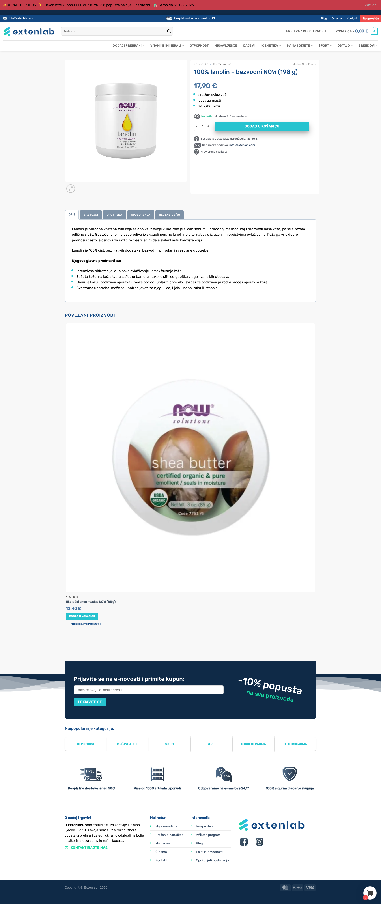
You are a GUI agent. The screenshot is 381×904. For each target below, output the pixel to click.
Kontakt (352, 18)
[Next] (81, 186)
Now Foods (309, 64)
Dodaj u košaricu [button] (82, 616)
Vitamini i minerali (165, 45)
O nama (337, 18)
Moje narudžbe (166, 826)
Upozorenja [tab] (141, 214)
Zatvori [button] (371, 5)
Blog (324, 18)
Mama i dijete (298, 45)
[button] (306, 31)
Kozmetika (269, 45)
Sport (324, 45)
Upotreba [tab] (114, 214)
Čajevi (249, 45)
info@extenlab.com (21, 18)
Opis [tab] (72, 214)
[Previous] (67, 644)
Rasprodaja (371, 18)
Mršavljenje (225, 45)
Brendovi (367, 45)
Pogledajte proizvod (86, 624)
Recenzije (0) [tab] (169, 214)
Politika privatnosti (209, 852)
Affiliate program (208, 835)
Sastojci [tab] (91, 214)
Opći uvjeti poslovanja (212, 860)
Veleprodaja (204, 826)
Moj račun (162, 843)
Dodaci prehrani (127, 45)
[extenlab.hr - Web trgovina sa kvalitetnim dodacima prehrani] (28, 31)
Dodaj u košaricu (262, 126)
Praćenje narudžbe (169, 835)
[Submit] (169, 31)
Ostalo (344, 45)
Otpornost (199, 45)
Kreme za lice (222, 64)
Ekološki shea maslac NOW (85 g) (91, 602)
